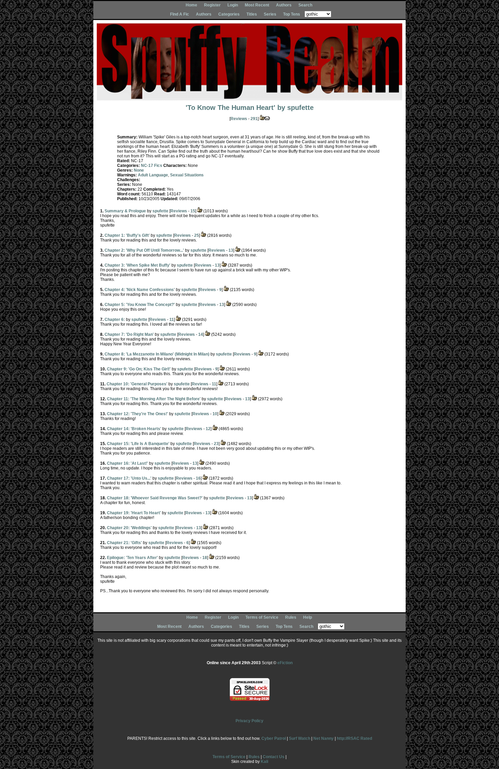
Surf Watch (299, 738)
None (139, 170)
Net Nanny (323, 738)
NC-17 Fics (151, 165)
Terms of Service (261, 617)
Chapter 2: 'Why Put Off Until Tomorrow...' (144, 250)
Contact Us (273, 756)
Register (212, 5)
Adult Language (153, 175)
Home (191, 5)
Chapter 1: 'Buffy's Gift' (127, 235)
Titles (251, 14)
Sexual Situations (187, 175)
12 (208, 428)
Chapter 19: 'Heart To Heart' (134, 513)
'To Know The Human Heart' (230, 107)
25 (196, 235)
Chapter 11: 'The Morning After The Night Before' (154, 399)
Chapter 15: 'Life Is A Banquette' (138, 443)
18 (204, 557)
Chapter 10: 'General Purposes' (137, 384)
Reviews (238, 118)
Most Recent (257, 5)
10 (214, 413)
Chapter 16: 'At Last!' (127, 463)
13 (230, 250)
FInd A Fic (179, 14)
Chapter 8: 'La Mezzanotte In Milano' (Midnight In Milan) (157, 354)
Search (305, 5)
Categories (229, 14)
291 (254, 118)
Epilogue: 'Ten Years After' (132, 557)
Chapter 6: (115, 319)
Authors (284, 5)
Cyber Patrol (273, 738)
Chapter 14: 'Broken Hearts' (134, 428)
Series (270, 14)
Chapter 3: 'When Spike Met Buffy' (137, 265)
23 (216, 443)
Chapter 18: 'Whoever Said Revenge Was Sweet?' (155, 498)
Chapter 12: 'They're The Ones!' (137, 413)
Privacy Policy (249, 720)
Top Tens (291, 14)
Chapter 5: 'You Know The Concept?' (140, 304)
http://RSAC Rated (354, 738)
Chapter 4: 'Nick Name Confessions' (140, 289)
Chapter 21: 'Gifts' (124, 542)
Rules (290, 617)
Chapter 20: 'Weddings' (129, 527)
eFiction (285, 662)
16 (198, 478)
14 (200, 334)
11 (171, 319)
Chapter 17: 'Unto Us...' (129, 478)
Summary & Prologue (125, 211)
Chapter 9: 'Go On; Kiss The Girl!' (139, 369)
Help (307, 617)
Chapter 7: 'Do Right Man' (129, 334)
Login (232, 5)
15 (192, 211)
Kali (264, 761)
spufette (300, 107)
